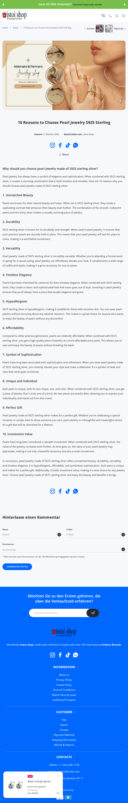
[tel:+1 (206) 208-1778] (110, 15)
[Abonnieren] (92, 613)
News (15, 27)
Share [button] (65, 154)
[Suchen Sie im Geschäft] (117, 15)
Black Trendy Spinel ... (40, 781)
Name (5, 529)
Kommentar (8, 544)
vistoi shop (68, 789)
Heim (5, 27)
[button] (3, 4)
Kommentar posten (17, 566)
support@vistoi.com (68, 771)
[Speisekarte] (123, 15)
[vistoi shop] (14, 15)
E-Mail (69, 529)
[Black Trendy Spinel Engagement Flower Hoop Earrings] (15, 785)
